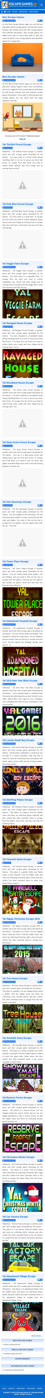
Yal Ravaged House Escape (17, 323)
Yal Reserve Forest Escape (17, 1097)
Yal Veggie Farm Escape (15, 263)
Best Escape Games (13, 76)
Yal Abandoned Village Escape (19, 1276)
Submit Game (21, 1388)
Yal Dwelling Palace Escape (17, 799)
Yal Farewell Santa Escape (16, 859)
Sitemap (39, 1388)
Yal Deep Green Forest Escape (19, 442)
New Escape (23, 12)
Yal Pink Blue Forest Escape (17, 204)
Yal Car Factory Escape (15, 1216)
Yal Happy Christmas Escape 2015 (21, 919)
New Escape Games (13, 17)
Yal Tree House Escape (14, 978)
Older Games (36, 1336)
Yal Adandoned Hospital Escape (19, 621)
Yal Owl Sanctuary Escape (16, 502)
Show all (22, 139)
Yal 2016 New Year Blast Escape (20, 680)
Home (9, 12)
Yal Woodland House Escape (18, 382)
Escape (14, 12)
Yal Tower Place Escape (15, 561)
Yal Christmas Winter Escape (18, 1157)
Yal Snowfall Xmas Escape (17, 1038)
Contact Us (11, 1388)
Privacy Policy (31, 1388)
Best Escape (33, 12)
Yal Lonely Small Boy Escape (18, 740)
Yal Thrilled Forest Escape (16, 144)
